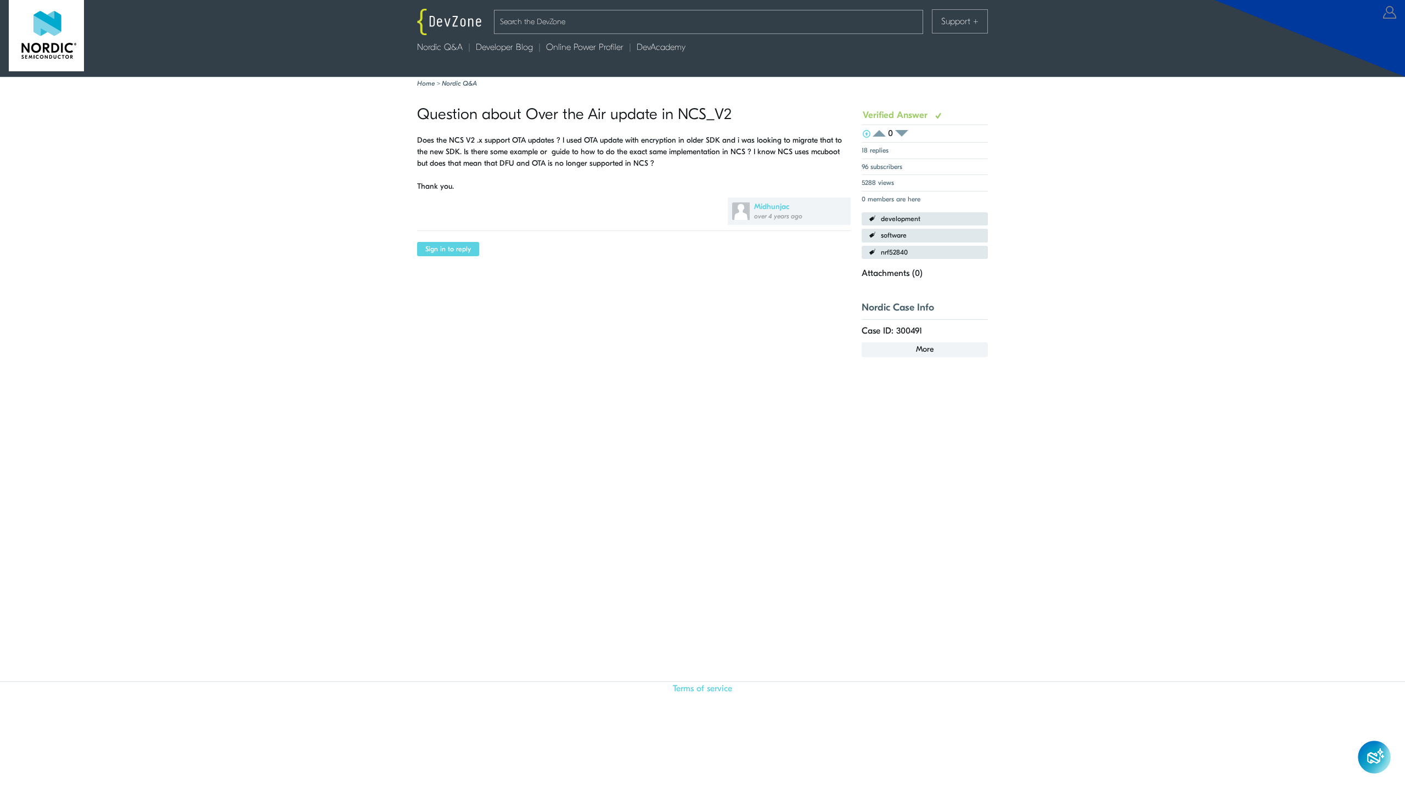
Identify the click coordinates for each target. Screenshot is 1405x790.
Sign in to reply (448, 249)
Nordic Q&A (440, 47)
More (925, 349)
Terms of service (702, 688)
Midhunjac (771, 206)
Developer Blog (504, 47)
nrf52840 (894, 252)
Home (426, 83)
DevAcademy (661, 47)
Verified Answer (896, 115)
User (1389, 12)
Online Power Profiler (584, 47)
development (900, 219)
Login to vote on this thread (882, 134)
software (894, 235)
